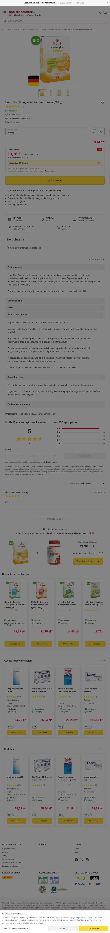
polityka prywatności (20, 928)
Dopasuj (62, 928)
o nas (4, 928)
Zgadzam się (93, 928)
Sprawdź (80, 3)
